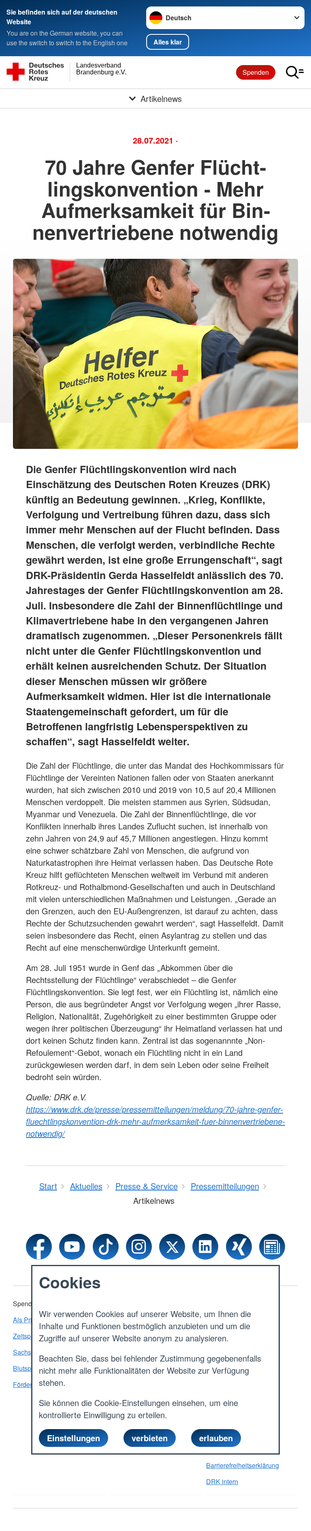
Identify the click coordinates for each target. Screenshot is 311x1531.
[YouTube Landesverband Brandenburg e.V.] (72, 1247)
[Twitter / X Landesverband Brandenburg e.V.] (172, 1247)
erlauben (216, 1438)
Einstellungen (73, 1438)
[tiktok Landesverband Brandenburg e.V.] (106, 1247)
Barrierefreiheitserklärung (242, 1465)
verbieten (150, 1438)
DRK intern (222, 1481)
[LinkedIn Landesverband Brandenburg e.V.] (205, 1247)
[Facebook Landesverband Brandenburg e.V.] (39, 1247)
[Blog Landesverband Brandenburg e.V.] (272, 1247)
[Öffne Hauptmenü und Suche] (295, 72)
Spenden (256, 72)
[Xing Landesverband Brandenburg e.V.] (239, 1247)
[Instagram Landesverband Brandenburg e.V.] (139, 1247)
